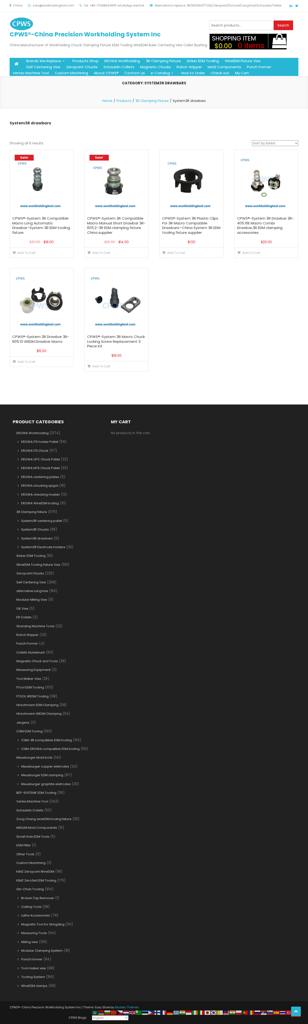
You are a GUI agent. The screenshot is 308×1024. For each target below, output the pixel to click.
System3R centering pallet (41, 521)
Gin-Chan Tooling (30, 889)
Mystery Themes (127, 1007)
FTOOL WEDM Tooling (32, 696)
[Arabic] (95, 1013)
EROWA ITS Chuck (34, 450)
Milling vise (29, 942)
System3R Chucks (35, 529)
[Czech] (120, 1013)
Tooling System (33, 977)
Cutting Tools (31, 906)
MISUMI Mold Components (36, 827)
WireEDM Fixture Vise (243, 60)
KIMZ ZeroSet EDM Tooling (36, 880)
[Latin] (220, 1013)
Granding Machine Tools (35, 626)
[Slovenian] (270, 1013)
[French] (164, 1013)
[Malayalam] (233, 1013)
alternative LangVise (32, 591)
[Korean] (214, 1013)
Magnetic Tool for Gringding (42, 924)
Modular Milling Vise (31, 599)
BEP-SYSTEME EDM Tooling (36, 792)
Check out (220, 72)
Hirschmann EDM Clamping (37, 705)
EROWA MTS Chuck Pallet (40, 468)
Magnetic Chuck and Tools (37, 661)
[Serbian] (264, 1013)
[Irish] (195, 1013)
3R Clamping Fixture (163, 60)
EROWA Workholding (122, 60)
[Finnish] (157, 1013)
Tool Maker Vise (28, 678)
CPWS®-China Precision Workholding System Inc (85, 34)
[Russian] (258, 1013)
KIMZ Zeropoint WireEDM (35, 871)
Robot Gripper (189, 66)
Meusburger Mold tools (34, 757)
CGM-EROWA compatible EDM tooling (50, 749)
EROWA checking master (40, 494)
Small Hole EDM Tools (32, 836)
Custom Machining (71, 72)
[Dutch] (126, 1013)
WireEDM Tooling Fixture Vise (38, 564)
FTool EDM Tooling (30, 687)
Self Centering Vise (43, 66)
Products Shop (85, 60)
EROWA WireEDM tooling (40, 503)
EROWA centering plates (40, 477)
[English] (132, 1013)
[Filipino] (151, 1013)
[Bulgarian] (107, 1013)
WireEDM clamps (34, 986)
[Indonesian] (189, 1013)
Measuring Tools (34, 933)
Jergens (22, 722)
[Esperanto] (139, 1013)
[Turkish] (289, 1013)
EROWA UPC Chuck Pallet (40, 459)
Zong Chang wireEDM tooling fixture (43, 819)
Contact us (134, 72)
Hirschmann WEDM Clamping (39, 713)
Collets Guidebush (30, 652)
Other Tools (25, 854)
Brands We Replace (43, 60)
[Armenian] (101, 1013)
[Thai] (283, 1013)
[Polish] (239, 1013)
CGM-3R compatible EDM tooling (46, 740)
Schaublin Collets (118, 66)
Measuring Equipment (33, 669)
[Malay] (226, 1013)
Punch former (31, 959)
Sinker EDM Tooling (203, 60)
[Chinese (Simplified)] (114, 1013)
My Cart (242, 72)
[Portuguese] (245, 1013)
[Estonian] (145, 1013)
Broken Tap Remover (37, 898)
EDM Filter (23, 845)
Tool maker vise (33, 968)
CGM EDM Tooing (29, 731)
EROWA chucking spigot (39, 485)
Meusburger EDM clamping (42, 775)
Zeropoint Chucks (82, 66)
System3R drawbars (37, 538)
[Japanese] (208, 1013)
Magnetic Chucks (155, 66)
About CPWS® (106, 72)
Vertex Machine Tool (31, 72)
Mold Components (224, 66)
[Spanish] (276, 1013)
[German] (170, 1013)
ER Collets (24, 617)
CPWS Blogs (77, 1018)
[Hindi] (183, 1013)
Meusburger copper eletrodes (45, 766)
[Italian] (201, 1013)
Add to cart (26, 253)
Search (283, 25)
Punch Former (259, 66)
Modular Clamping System (42, 950)
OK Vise (22, 608)
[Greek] (176, 1013)
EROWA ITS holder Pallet (39, 441)
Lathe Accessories (35, 915)
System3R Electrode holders (43, 547)
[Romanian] (251, 1013)
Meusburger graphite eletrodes (46, 784)
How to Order (193, 72)
